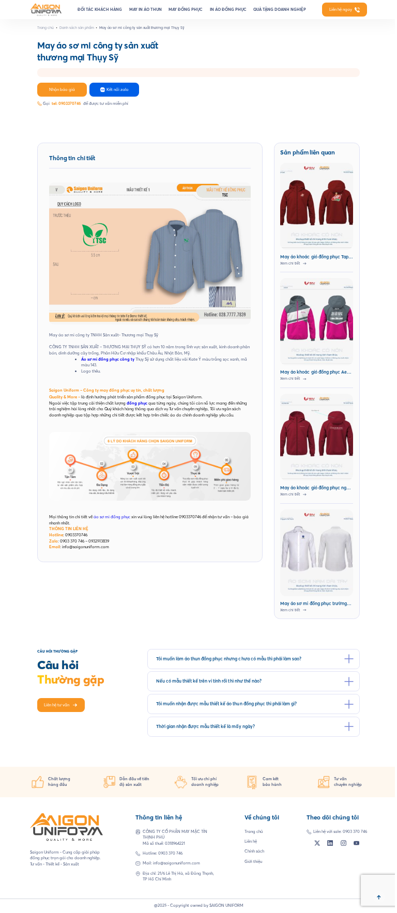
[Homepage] (46, 9)
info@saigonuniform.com (176, 862)
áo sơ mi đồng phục (112, 516)
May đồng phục (186, 9)
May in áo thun (145, 9)
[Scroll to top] (379, 897)
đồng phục (137, 403)
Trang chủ (45, 27)
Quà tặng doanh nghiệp (279, 9)
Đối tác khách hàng (100, 9)
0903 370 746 (170, 853)
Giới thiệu (253, 861)
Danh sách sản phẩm (76, 27)
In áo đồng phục (228, 9)
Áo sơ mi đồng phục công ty (107, 359)
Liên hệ (251, 841)
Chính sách (254, 851)
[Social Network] (317, 843)
